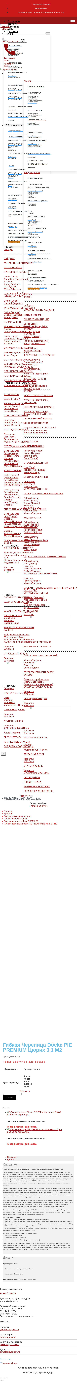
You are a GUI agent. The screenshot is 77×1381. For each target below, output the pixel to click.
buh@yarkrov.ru (8, 1337)
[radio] (32, 1069)
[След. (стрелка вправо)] (3, 1380)
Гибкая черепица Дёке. (16, 818)
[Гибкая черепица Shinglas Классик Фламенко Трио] (34, 1129)
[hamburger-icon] (72, 21)
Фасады (10, 247)
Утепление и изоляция (17, 383)
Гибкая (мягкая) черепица (17, 816)
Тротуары (11, 686)
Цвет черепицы (11, 1082)
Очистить (25, 1091)
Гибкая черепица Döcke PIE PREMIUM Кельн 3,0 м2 (26, 1121)
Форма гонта (11, 1069)
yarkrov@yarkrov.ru (9, 1344)
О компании (14, 21)
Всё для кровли (14, 125)
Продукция (13, 26)
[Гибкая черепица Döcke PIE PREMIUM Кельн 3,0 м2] (34, 1112)
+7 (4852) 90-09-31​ (38, 806)
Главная (8, 811)
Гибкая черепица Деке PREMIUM (21, 821)
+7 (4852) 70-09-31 (8, 1293)
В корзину (10, 1097)
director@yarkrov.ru (10, 1352)
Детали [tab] (10, 1159)
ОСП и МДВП (12, 545)
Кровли (9, 33)
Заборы (9, 595)
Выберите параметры (18, 1114)
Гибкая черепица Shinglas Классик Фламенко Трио (26, 1139)
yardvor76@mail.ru (9, 1329)
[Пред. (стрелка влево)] (1, 1380)
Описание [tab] (12, 1157)
